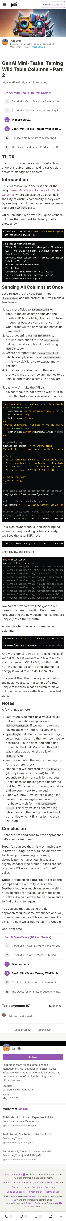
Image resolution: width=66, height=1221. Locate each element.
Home (6, 1182)
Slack (50, 1182)
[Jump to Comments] (23, 1216)
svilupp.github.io (38, 47)
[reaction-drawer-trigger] (9, 1216)
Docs (28, 1182)
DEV (15, 1199)
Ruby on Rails (33, 1203)
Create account (52, 4)
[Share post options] (60, 1216)
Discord (16, 1187)
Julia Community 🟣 (14, 1174)
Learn (26, 1187)
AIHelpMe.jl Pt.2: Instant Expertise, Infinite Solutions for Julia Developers (27, 1121)
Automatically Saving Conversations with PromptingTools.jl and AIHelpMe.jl (27, 1155)
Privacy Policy (35, 1191)
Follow (33, 1057)
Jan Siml (15, 40)
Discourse (18, 1182)
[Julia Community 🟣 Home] (14, 4)
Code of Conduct (23, 1029)
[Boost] (50, 1216)
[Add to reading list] (38, 1216)
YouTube (39, 1182)
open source (32, 1196)
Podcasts (37, 1187)
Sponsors (50, 1187)
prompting (40, 82)
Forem (15, 1196)
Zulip (58, 1182)
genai (26, 82)
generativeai (11, 82)
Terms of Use (52, 1191)
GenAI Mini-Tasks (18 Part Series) (27, 93)
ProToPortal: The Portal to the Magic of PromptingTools (26, 1138)
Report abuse (44, 1029)
